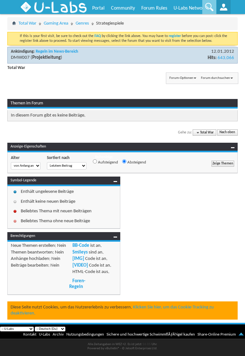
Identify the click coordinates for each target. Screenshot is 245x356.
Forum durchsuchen (215, 78)
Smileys (80, 252)
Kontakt (29, 334)
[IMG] (78, 258)
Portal (98, 8)
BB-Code (80, 245)
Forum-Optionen (181, 78)
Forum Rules (154, 8)
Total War (27, 23)
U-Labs (44, 334)
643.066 (226, 58)
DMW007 (20, 57)
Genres (82, 23)
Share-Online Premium (216, 334)
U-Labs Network (190, 8)
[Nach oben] (241, 334)
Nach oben (227, 132)
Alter (15, 158)
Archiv (58, 334)
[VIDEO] (80, 265)
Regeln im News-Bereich (57, 51)
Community (123, 8)
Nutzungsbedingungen (85, 334)
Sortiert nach (58, 158)
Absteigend (136, 162)
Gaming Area (56, 23)
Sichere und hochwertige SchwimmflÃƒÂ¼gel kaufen (151, 334)
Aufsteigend (107, 162)
